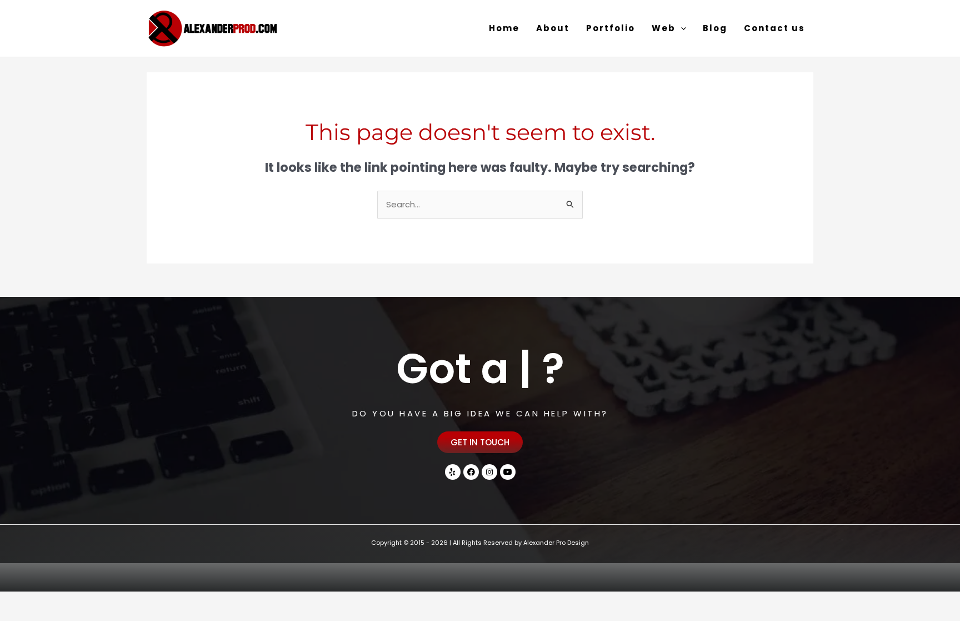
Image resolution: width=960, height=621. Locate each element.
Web (664, 28)
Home (504, 28)
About (552, 28)
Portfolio (610, 28)
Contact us (774, 28)
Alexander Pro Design (556, 542)
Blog (715, 28)
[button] (681, 28)
